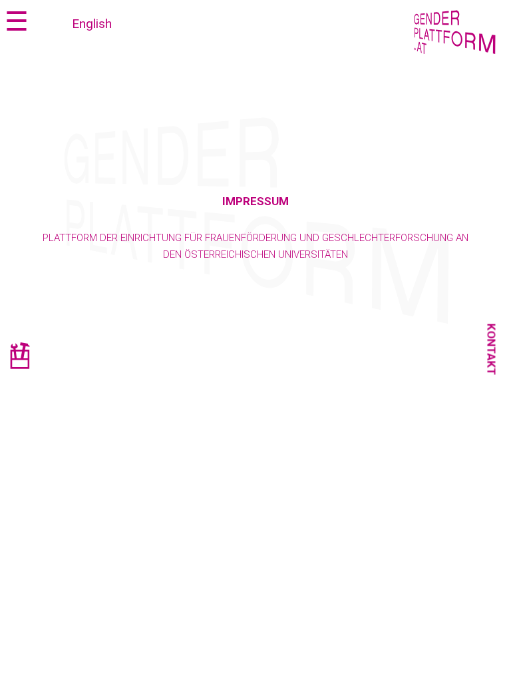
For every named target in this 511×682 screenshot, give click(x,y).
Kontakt (491, 350)
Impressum (255, 201)
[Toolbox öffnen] (20, 358)
